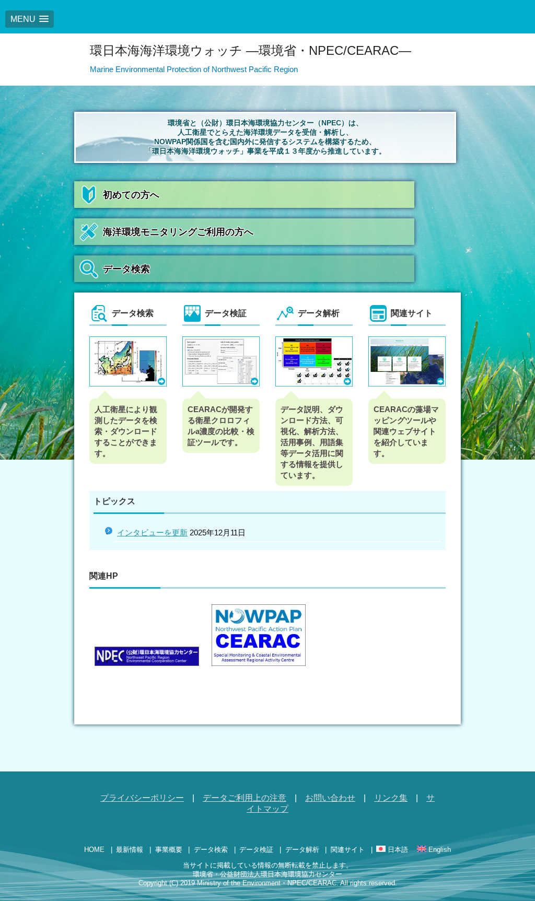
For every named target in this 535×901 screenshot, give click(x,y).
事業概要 (168, 849)
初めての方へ (131, 195)
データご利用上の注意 (244, 797)
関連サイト (348, 849)
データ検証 (256, 849)
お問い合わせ (330, 797)
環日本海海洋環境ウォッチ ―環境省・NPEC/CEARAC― (250, 50)
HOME (94, 849)
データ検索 (126, 269)
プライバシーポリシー (142, 797)
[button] (29, 19)
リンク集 (391, 797)
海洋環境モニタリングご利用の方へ (178, 232)
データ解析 (302, 849)
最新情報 (129, 849)
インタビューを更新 (152, 532)
